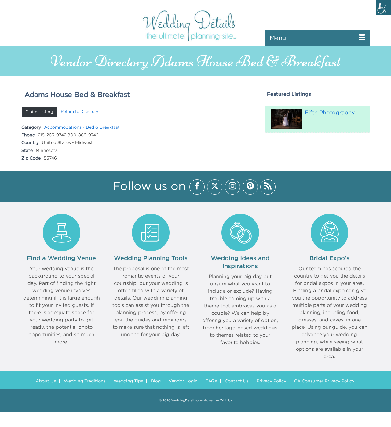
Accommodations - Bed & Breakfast (82, 127)
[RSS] (268, 187)
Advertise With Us (218, 400)
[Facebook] (197, 187)
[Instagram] (232, 187)
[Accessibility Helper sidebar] (383, 7)
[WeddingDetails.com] (195, 25)
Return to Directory (79, 111)
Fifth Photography (330, 112)
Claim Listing (39, 112)
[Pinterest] (250, 187)
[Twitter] (214, 187)
